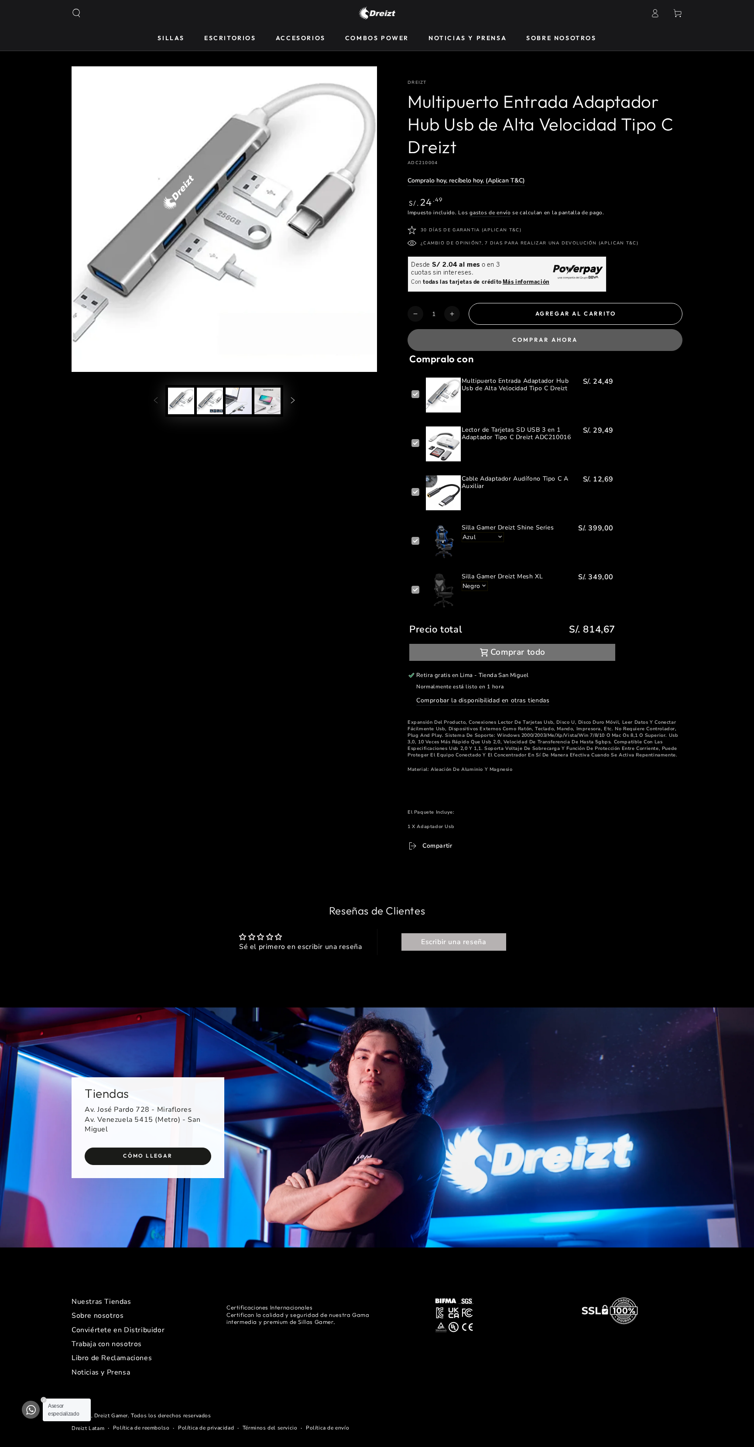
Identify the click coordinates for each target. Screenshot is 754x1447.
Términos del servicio (270, 1427)
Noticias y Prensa (101, 1372)
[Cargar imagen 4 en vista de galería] (267, 401)
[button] (76, 13)
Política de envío (327, 1427)
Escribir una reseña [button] (453, 942)
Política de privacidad (206, 1427)
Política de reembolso (141, 1427)
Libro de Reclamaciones (112, 1358)
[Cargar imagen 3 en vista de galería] (239, 401)
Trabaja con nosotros (107, 1344)
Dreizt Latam (88, 1428)
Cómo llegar (147, 1155)
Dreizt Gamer (111, 1415)
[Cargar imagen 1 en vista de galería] (181, 401)
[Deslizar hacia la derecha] (292, 400)
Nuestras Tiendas (101, 1301)
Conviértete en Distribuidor (118, 1330)
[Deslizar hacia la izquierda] (155, 400)
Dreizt (417, 82)
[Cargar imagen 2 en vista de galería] (210, 401)
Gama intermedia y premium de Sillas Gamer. (297, 1318)
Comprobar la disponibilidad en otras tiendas (482, 700)
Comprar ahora (545, 339)
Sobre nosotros (97, 1315)
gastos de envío (490, 212)
